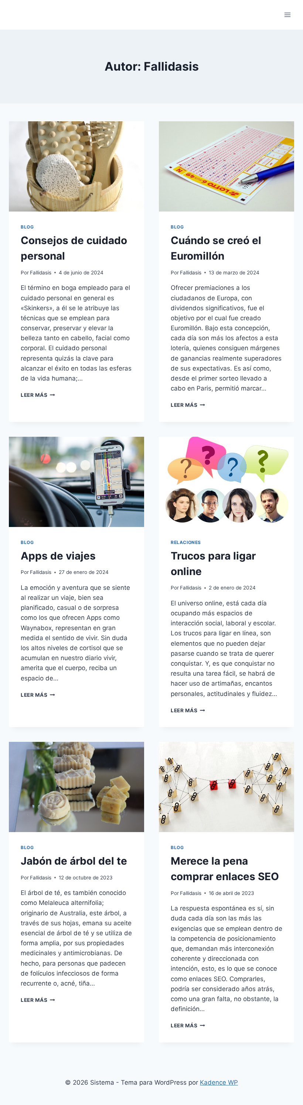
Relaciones (186, 542)
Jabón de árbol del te (74, 861)
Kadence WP (219, 1082)
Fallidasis (40, 273)
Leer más (38, 395)
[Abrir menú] (287, 14)
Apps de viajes (58, 556)
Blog (27, 227)
